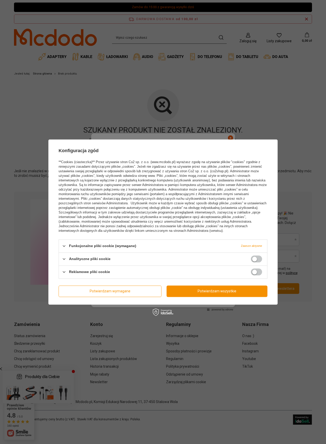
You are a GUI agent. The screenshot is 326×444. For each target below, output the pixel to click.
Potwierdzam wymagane (110, 291)
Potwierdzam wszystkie (217, 291)
